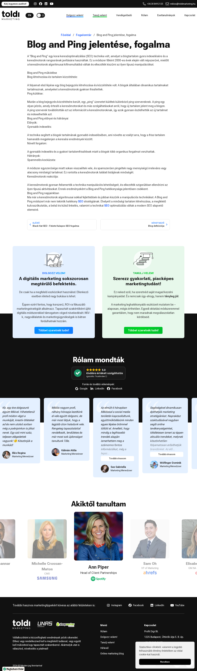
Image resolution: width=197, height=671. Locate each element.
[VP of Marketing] (98, 578)
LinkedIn (99, 388)
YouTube (179, 605)
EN (29, 15)
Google (84, 388)
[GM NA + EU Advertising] (150, 572)
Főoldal (66, 35)
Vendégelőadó (124, 15)
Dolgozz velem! (74, 15)
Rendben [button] (165, 662)
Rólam (144, 15)
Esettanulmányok (166, 15)
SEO (80, 201)
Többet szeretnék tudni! (53, 330)
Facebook (117, 388)
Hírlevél (104, 648)
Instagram (116, 605)
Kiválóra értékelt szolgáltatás (104, 373)
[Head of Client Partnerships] (47, 572)
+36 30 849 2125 (155, 4)
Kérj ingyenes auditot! (15, 4)
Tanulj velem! (100, 15)
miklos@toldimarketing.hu (182, 4)
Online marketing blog (112, 653)
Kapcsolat (189, 15)
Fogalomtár (83, 35)
